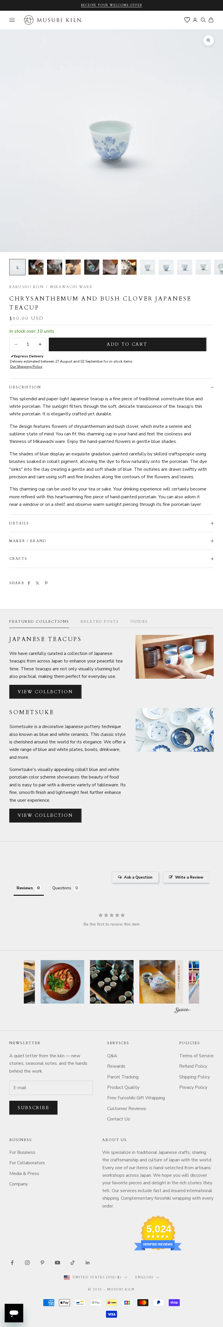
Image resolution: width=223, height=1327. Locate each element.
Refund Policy (193, 1066)
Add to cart (127, 344)
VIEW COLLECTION (45, 692)
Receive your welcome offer (111, 5)
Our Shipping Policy (26, 366)
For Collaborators (27, 1163)
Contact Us (118, 1119)
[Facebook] (28, 583)
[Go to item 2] (36, 267)
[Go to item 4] (73, 267)
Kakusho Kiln (26, 287)
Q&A (112, 1056)
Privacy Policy (193, 1087)
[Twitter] (37, 583)
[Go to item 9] (166, 267)
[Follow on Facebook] (12, 1263)
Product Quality (123, 1087)
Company (18, 1184)
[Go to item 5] (92, 267)
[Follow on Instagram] (27, 1263)
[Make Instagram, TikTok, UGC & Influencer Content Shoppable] (182, 1011)
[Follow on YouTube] (57, 1263)
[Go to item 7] (129, 267)
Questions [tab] (61, 888)
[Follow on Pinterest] (42, 1263)
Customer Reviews (126, 1108)
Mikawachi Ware (71, 287)
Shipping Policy (194, 1077)
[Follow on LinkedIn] (88, 1263)
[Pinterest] (46, 583)
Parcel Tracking (123, 1077)
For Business (22, 1152)
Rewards (116, 1066)
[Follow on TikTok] (72, 1263)
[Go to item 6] (110, 267)
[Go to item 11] (203, 267)
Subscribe (33, 1108)
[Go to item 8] (147, 267)
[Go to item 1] (17, 267)
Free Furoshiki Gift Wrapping (136, 1098)
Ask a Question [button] (138, 877)
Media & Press (24, 1173)
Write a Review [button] (189, 877)
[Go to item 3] (54, 267)
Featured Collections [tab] (39, 621)
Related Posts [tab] (100, 621)
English (144, 1277)
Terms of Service (196, 1056)
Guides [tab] (139, 621)
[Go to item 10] (185, 267)
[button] (64, 982)
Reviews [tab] (25, 888)
